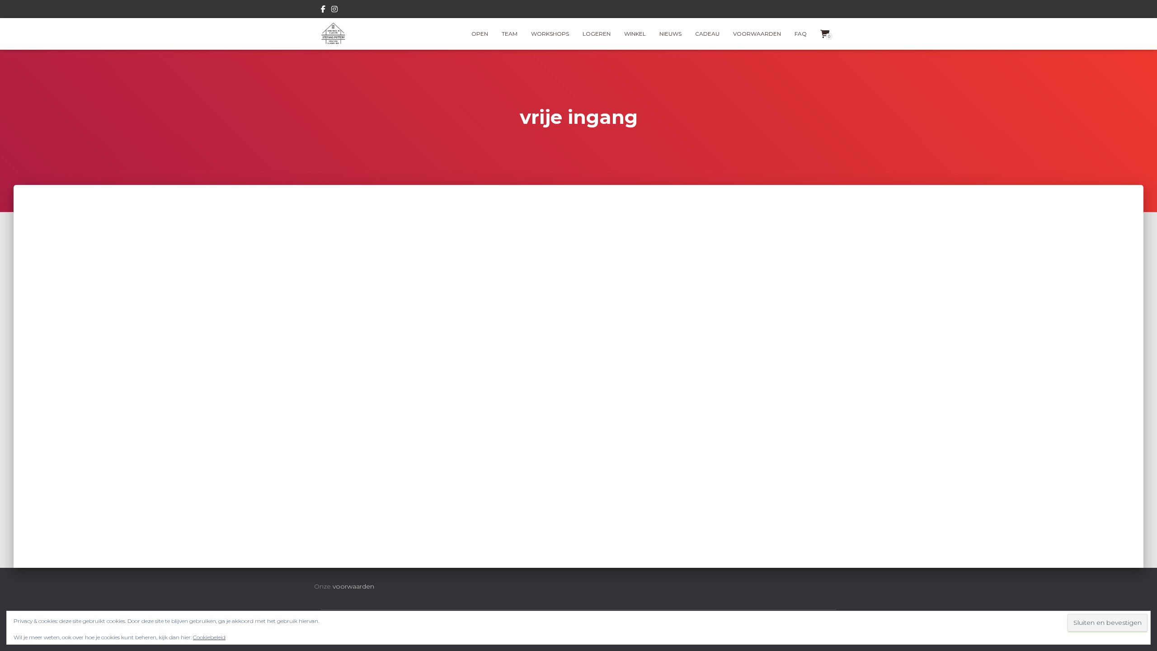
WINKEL (635, 33)
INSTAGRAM (334, 10)
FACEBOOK (323, 10)
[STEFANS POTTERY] (333, 34)
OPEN (479, 33)
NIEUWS (670, 33)
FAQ (801, 33)
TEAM (509, 33)
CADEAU (707, 33)
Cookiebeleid (209, 637)
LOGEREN (597, 33)
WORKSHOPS (550, 33)
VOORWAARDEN (757, 33)
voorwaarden (353, 586)
